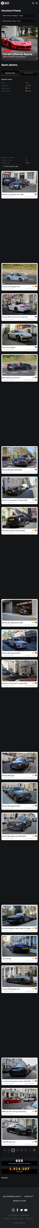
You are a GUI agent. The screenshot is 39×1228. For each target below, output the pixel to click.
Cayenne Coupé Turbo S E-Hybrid (19, 928)
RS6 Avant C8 (10, 1142)
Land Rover (6, 1081)
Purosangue (11, 347)
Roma (9, 959)
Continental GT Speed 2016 (17, 683)
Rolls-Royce (6, 531)
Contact (29, 1196)
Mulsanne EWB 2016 (15, 470)
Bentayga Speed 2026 (15, 623)
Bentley (4, 194)
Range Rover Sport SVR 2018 (20, 1081)
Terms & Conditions (13, 1219)
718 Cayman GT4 (14, 287)
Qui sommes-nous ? (12, 1196)
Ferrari (4, 347)
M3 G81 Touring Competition (16, 1112)
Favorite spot (7, 51)
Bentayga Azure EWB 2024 (17, 836)
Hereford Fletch (8, 197)
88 (34, 1150)
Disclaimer (19, 1223)
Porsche (5, 287)
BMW (4, 378)
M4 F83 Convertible (13, 378)
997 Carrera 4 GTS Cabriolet (18, 317)
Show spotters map (11, 166)
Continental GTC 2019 (15, 194)
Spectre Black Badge (18, 531)
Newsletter (19, 1201)
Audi (3, 1142)
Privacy (30, 1219)
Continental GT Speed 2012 (17, 500)
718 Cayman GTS (14, 989)
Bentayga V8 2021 (14, 653)
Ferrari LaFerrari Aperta (17, 54)
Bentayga (11, 776)
